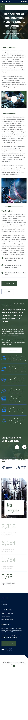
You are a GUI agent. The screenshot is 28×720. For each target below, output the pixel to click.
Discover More (8, 283)
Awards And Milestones (10, 350)
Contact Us (7, 292)
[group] (7, 467)
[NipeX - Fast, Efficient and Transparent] (2, 7)
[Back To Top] (14, 666)
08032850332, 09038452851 (9, 637)
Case (15, 32)
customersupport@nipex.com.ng (11, 635)
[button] (6, 206)
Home (11, 32)
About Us (3, 601)
